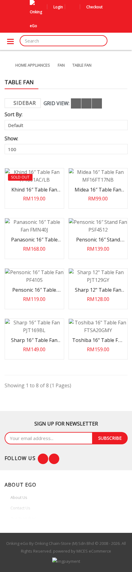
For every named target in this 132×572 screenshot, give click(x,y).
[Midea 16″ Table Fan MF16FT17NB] (98, 176)
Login (58, 7)
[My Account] (70, 7)
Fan (61, 65)
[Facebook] (43, 459)
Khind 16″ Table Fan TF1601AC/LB (34, 192)
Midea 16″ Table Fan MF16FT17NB (98, 192)
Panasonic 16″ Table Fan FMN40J (34, 242)
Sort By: (13, 114)
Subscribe (110, 438)
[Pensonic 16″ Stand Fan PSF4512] (98, 226)
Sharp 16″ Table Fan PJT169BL (34, 343)
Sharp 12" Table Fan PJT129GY (98, 292)
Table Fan (81, 65)
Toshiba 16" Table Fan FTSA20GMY (98, 343)
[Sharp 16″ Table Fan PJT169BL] (34, 326)
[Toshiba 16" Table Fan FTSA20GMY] (98, 326)
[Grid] (76, 103)
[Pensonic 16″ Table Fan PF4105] (34, 276)
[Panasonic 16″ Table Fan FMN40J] (34, 226)
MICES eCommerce (93, 551)
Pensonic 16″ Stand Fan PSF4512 (98, 242)
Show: (11, 138)
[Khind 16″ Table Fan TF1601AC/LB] (34, 176)
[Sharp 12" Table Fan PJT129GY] (98, 276)
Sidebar (25, 103)
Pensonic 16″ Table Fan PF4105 (34, 292)
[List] (86, 103)
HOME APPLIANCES (32, 65)
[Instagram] (54, 459)
